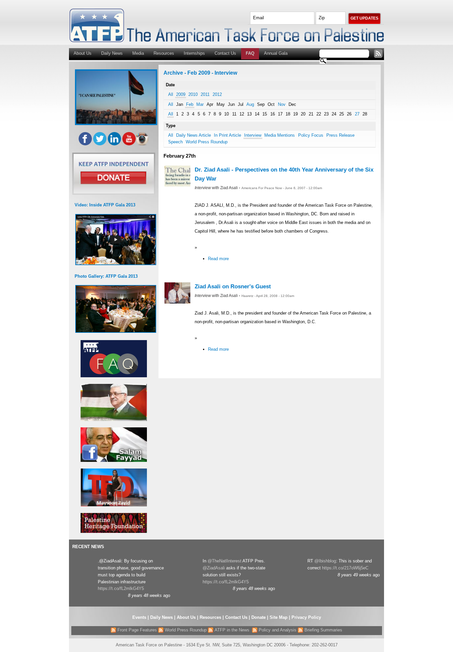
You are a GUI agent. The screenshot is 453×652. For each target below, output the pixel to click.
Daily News (112, 53)
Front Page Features (136, 629)
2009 (180, 94)
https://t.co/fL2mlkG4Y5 (121, 588)
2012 (217, 94)
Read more (218, 258)
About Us (83, 53)
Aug (250, 104)
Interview (252, 135)
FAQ (250, 53)
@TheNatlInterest (224, 560)
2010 (193, 94)
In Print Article (227, 135)
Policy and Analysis (276, 629)
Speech (175, 141)
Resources (164, 53)
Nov (282, 104)
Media (138, 53)
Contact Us (225, 53)
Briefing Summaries (322, 629)
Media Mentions (279, 135)
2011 (205, 94)
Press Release (340, 135)
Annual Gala (276, 53)
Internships (194, 53)
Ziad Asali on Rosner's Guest (233, 286)
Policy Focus (310, 135)
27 (357, 113)
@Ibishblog (325, 560)
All (170, 94)
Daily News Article (193, 135)
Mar (200, 104)
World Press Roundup (206, 141)
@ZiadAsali (214, 567)
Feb (189, 104)
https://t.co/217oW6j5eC (345, 567)
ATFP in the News (232, 629)
